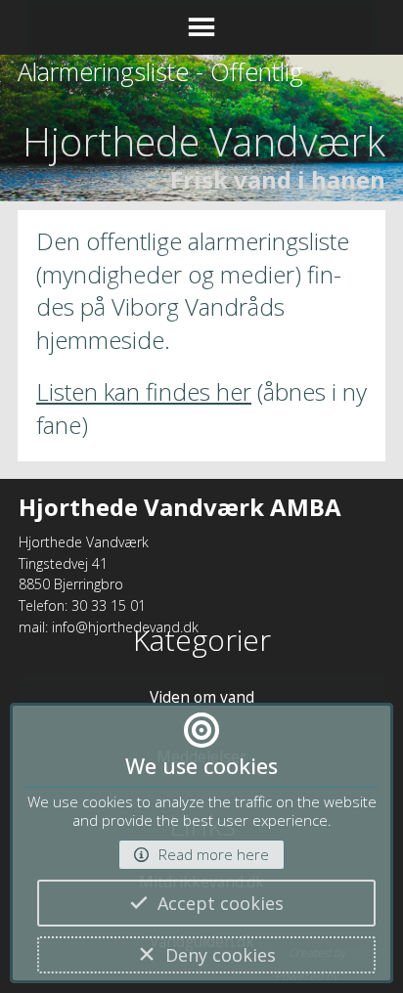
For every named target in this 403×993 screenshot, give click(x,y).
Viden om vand (202, 697)
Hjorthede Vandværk (203, 141)
